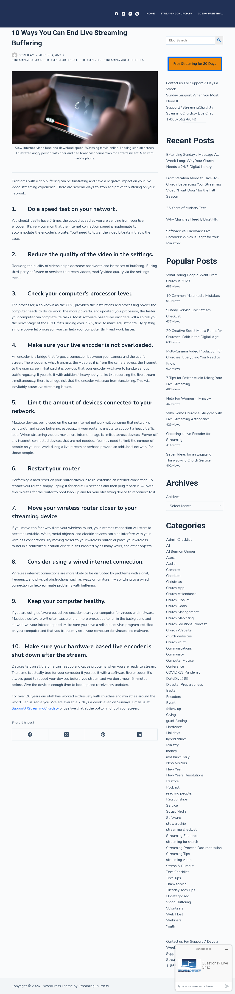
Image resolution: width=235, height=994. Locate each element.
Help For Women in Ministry (188, 398)
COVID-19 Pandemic (183, 672)
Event (171, 702)
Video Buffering (178, 902)
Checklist (173, 575)
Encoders (173, 696)
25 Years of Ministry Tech (186, 207)
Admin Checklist (179, 539)
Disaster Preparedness (184, 684)
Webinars (174, 920)
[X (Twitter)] (123, 14)
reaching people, (179, 793)
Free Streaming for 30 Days (194, 63)
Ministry (172, 745)
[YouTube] (130, 14)
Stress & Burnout (180, 865)
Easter (171, 690)
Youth (170, 926)
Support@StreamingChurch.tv (35, 708)
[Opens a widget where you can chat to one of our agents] (203, 967)
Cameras (173, 569)
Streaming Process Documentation (194, 847)
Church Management (182, 611)
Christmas (174, 581)
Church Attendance (181, 593)
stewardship (176, 823)
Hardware (174, 726)
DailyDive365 (177, 678)
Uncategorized (177, 896)
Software (173, 817)
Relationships (177, 799)
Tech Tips (137, 60)
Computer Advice (180, 660)
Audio (171, 563)
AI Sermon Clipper (180, 551)
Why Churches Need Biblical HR (192, 219)
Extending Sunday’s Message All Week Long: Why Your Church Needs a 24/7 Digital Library (192, 160)
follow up (173, 708)
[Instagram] (137, 14)
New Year (174, 769)
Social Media (176, 811)
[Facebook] (116, 14)
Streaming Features (27, 60)
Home (150, 13)
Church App (175, 587)
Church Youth (176, 642)
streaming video (116, 60)
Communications (179, 648)
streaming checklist (181, 829)
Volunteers (175, 908)
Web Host (174, 914)
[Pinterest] (103, 734)
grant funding (176, 720)
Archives (172, 496)
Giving (171, 714)
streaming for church (61, 60)
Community (175, 654)
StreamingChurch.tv (176, 13)
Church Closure (178, 600)
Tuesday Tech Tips (180, 890)
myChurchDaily (178, 757)
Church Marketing (180, 618)
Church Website (179, 630)
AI (168, 545)
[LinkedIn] (139, 734)
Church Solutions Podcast (186, 624)
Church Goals (176, 606)
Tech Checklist (177, 871)
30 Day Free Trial (210, 13)
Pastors (172, 781)
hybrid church (176, 739)
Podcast (172, 787)
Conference (175, 666)
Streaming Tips (91, 60)
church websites (179, 636)
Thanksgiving (176, 884)
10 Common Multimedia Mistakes (193, 295)
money (171, 751)
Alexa (171, 557)
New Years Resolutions (185, 775)
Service (172, 805)
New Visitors (176, 763)
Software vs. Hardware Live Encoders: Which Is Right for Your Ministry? (192, 237)
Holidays (173, 732)
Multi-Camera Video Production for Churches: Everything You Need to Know (194, 357)
